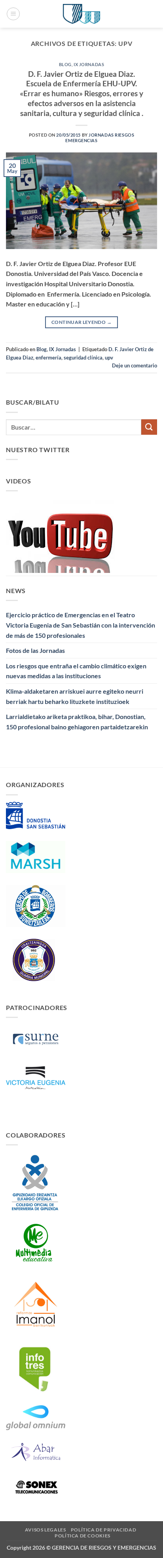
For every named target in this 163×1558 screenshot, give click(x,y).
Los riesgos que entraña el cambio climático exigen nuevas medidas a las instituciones (76, 671)
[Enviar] (149, 427)
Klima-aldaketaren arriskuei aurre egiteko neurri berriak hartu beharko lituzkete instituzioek (74, 696)
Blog (65, 64)
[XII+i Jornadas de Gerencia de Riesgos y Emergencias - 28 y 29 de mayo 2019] (81, 14)
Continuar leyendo (81, 322)
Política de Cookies (82, 1536)
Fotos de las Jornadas (35, 650)
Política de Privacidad (103, 1530)
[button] (13, 14)
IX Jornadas (89, 64)
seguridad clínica (83, 357)
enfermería (48, 357)
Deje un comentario (134, 365)
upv (109, 357)
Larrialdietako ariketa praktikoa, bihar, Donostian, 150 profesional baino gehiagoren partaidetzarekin (77, 721)
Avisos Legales (45, 1530)
